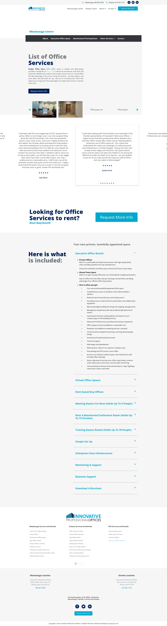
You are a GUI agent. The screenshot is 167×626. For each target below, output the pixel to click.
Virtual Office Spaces (87, 380)
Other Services (106, 38)
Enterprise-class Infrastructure (93, 453)
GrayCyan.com (113, 623)
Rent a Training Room (76, 553)
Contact (111, 8)
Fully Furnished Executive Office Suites (42, 553)
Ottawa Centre (91, 8)
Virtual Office (34, 534)
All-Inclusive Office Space (38, 537)
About (101, 8)
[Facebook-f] (129, 2)
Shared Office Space (115, 531)
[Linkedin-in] (137, 2)
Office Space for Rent (76, 531)
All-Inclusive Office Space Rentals (80, 550)
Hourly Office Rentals (76, 540)
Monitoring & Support (88, 465)
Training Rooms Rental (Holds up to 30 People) (103, 429)
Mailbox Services (35, 547)
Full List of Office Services (117, 540)
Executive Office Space (60, 38)
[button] (29, 110)
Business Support (85, 476)
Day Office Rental (35, 540)
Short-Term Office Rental (77, 547)
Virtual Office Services (76, 534)
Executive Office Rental (89, 253)
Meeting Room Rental (37, 556)
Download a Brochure (88, 488)
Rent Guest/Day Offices (89, 391)
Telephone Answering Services (40, 550)
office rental (50, 71)
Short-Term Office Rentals (38, 531)
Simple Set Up (83, 441)
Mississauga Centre (75, 8)
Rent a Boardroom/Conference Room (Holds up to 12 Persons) (103, 417)
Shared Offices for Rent (37, 544)
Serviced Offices (114, 537)
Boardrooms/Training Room (85, 38)
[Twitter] (133, 2)
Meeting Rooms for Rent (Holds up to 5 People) (103, 403)
